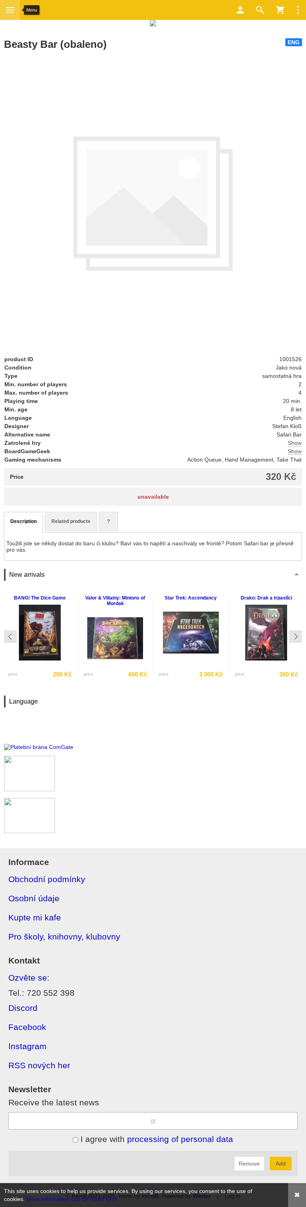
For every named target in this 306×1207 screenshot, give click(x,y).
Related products (70, 521)
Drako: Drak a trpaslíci (266, 598)
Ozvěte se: (28, 977)
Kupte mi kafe (34, 917)
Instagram (27, 1046)
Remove (249, 1163)
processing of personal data (180, 1139)
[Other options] (298, 10)
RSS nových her (39, 1065)
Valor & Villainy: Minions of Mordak (115, 600)
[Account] (240, 10)
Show (295, 443)
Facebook (27, 1027)
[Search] (260, 10)
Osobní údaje (33, 898)
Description (23, 521)
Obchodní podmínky (46, 879)
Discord (22, 1007)
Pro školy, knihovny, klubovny (64, 936)
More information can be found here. (72, 1199)
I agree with (155, 1139)
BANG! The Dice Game (40, 598)
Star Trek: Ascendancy (191, 598)
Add (281, 1163)
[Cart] (280, 10)
